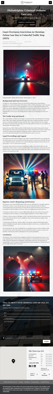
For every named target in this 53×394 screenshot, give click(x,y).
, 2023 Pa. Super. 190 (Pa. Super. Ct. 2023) (19, 97)
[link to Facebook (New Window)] (30, 366)
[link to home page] (26, 2)
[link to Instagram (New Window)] (32, 366)
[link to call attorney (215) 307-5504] (2, 2)
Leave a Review (32, 374)
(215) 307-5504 (34, 363)
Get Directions (44, 374)
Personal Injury (35, 382)
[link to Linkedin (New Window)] (35, 366)
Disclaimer (27, 382)
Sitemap (21, 382)
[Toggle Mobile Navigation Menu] (50, 2)
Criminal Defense (45, 382)
